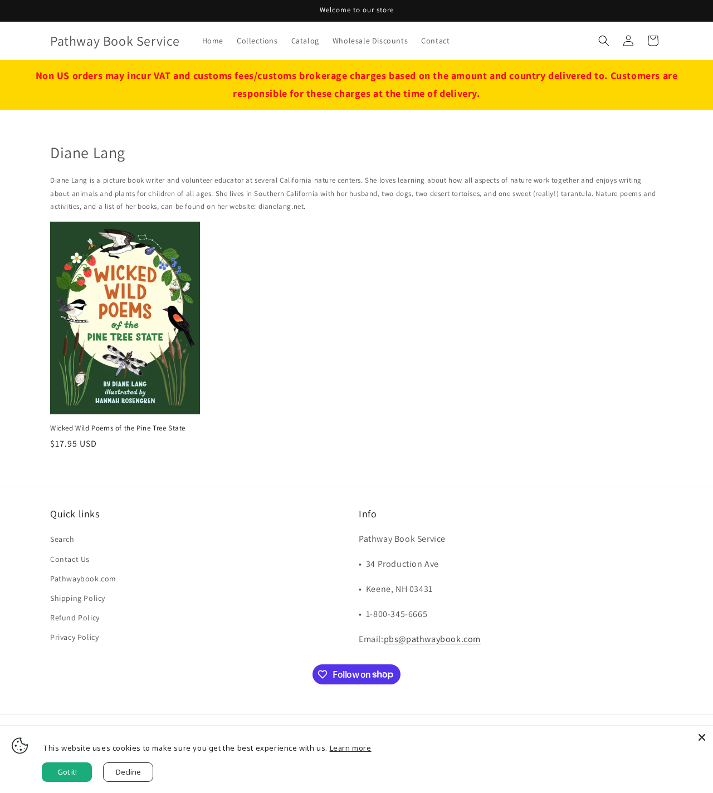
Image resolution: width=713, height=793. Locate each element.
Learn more (351, 748)
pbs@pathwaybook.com (432, 639)
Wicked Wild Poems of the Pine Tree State (117, 428)
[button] (604, 40)
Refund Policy (75, 618)
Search (62, 539)
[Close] (701, 737)
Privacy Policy (74, 637)
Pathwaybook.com (83, 579)
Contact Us (70, 559)
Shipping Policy (77, 598)
